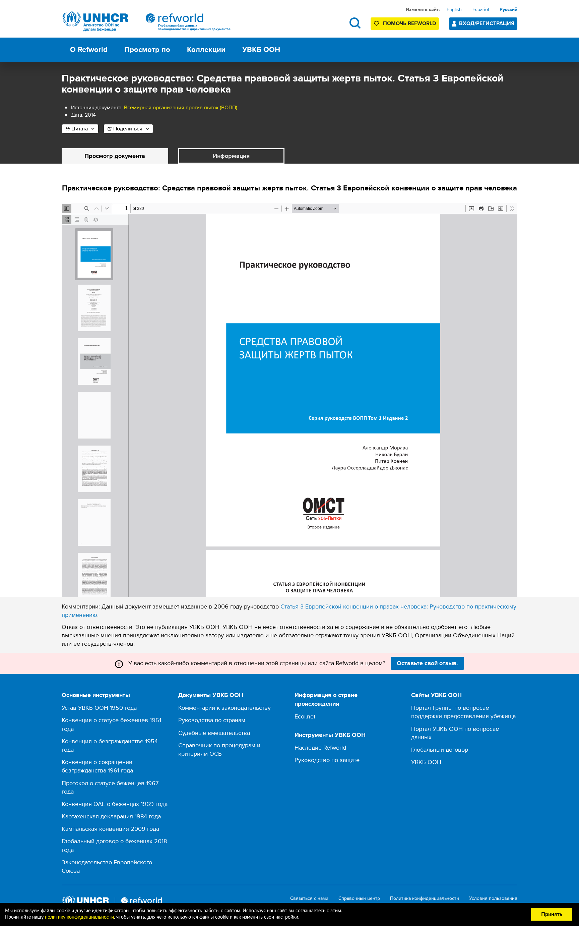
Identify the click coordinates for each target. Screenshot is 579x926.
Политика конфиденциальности (424, 898)
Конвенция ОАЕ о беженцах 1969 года (115, 804)
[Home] (147, 21)
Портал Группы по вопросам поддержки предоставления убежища (463, 711)
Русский (508, 9)
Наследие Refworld (320, 747)
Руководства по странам (211, 720)
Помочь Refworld (409, 23)
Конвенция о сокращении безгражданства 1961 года (97, 766)
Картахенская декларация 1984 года (111, 816)
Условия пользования (493, 898)
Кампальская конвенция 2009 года (110, 828)
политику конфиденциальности (79, 917)
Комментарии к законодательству (224, 707)
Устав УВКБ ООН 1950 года (99, 707)
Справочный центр (359, 898)
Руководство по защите (327, 760)
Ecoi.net (305, 716)
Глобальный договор (439, 749)
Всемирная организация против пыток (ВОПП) (180, 107)
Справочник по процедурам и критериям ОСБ (219, 749)
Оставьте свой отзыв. (427, 663)
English (454, 9)
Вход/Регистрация (486, 23)
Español (480, 9)
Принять (551, 914)
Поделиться (127, 128)
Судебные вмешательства (214, 733)
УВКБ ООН (426, 762)
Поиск (355, 22)
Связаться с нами (309, 898)
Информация (231, 156)
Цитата (79, 128)
